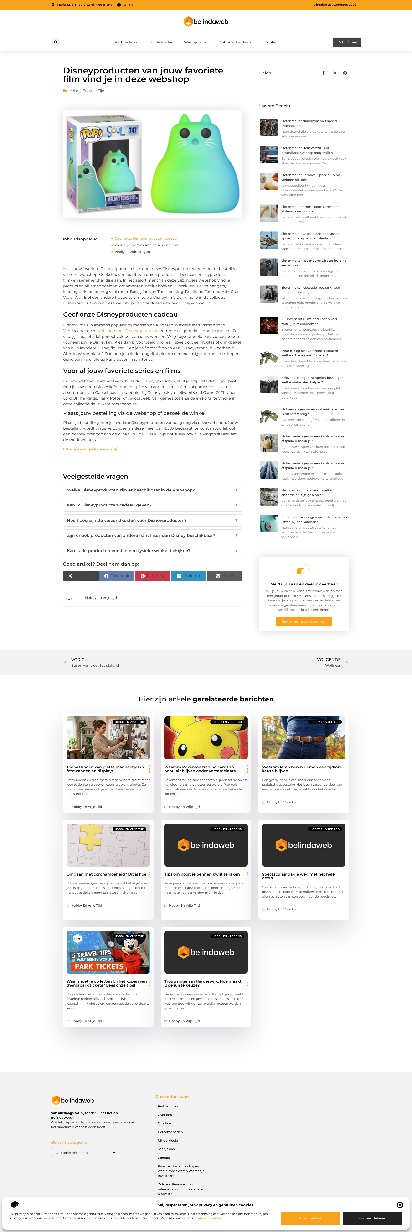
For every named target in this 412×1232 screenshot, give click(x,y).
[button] (400, 1205)
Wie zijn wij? (195, 42)
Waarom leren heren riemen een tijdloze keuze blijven (302, 769)
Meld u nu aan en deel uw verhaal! (304, 584)
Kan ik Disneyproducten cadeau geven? (152, 505)
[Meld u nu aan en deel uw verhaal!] (304, 569)
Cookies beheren (372, 1218)
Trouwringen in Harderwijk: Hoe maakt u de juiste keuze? (203, 983)
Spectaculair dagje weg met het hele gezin (298, 876)
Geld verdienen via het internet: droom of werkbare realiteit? (180, 1189)
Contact (271, 42)
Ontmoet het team (235, 42)
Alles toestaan (310, 1218)
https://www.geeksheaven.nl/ (90, 449)
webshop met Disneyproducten (128, 331)
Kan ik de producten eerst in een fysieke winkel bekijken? (152, 550)
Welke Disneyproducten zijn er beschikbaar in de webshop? (152, 490)
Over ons (165, 1115)
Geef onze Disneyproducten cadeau (146, 238)
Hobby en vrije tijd (86, 91)
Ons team (166, 1123)
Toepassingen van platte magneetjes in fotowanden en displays (105, 769)
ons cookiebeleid (210, 1218)
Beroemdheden (170, 1132)
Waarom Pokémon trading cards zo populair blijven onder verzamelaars (200, 769)
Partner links (126, 42)
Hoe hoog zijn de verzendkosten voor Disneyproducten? (152, 520)
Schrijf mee (167, 1149)
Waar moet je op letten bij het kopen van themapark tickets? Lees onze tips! (107, 983)
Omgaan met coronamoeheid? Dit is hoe (106, 874)
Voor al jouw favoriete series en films (146, 245)
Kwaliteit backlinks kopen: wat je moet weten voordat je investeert (181, 1171)
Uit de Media (160, 42)
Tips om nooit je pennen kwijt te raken (202, 874)
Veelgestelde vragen (132, 252)
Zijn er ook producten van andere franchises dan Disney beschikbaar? (152, 535)
